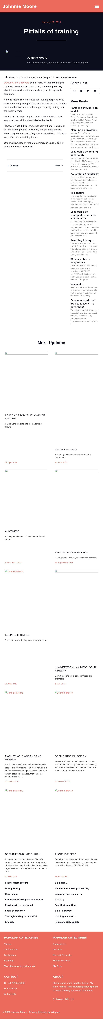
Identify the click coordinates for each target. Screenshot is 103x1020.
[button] (96, 6)
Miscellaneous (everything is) (35, 77)
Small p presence (15, 910)
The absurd (77, 193)
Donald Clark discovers (16, 82)
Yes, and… (77, 284)
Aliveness (12, 531)
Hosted (43, 1012)
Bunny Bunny (12, 888)
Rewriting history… (82, 240)
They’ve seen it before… (72, 552)
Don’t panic (11, 894)
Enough (9, 922)
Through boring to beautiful (21, 916)
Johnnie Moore (20, 6)
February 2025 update (67, 922)
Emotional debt (66, 449)
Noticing (60, 899)
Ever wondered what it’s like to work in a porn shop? (83, 303)
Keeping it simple (17, 635)
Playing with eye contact (19, 905)
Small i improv (63, 910)
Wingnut (55, 1012)
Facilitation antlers (65, 905)
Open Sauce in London (70, 756)
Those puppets (65, 854)
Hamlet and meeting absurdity (72, 888)
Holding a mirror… (65, 916)
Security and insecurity (22, 854)
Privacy (33, 1012)
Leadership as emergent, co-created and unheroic (84, 215)
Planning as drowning (84, 130)
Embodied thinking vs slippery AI (24, 899)
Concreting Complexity (85, 174)
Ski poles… (61, 883)
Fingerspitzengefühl (16, 883)
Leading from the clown (68, 894)
